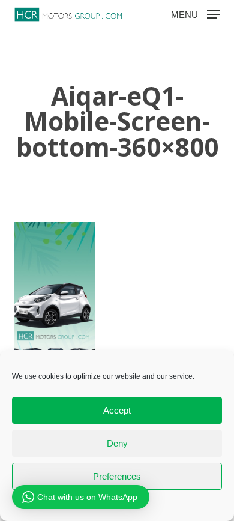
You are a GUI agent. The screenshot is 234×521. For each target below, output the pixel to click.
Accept (117, 410)
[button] (195, 14)
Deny (117, 443)
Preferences (117, 476)
